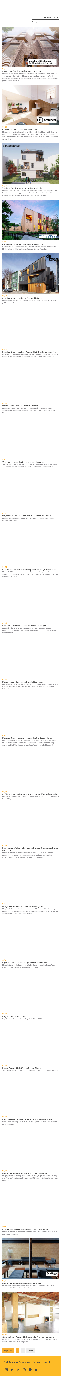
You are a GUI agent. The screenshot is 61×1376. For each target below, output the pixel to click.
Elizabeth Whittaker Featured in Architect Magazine (25, 625)
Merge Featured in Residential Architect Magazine (24, 1173)
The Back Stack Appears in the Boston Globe (22, 188)
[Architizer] (18, 1370)
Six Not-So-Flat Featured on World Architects (22, 71)
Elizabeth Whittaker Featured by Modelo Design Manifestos (29, 569)
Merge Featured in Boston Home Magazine (21, 1283)
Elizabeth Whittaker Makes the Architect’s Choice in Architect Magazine (30, 849)
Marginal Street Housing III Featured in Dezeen (23, 298)
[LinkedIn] (6, 1370)
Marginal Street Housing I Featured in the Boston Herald (27, 737)
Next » (30, 1350)
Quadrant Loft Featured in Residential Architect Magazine (28, 1336)
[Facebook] (30, 1370)
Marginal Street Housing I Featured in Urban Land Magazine (29, 351)
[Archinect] (12, 1370)
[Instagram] (24, 1370)
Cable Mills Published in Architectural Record (22, 244)
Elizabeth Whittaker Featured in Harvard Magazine (25, 1229)
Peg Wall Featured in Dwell (14, 1016)
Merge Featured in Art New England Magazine (23, 906)
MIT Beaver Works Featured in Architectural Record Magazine (30, 794)
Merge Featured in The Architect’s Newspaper (23, 681)
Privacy (36, 1361)
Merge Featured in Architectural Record (20, 405)
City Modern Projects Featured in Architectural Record (26, 515)
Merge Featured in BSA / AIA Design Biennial (22, 1067)
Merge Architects (21, 1361)
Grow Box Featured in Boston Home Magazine (23, 461)
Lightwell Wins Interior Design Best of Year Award (24, 962)
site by (47, 1362)
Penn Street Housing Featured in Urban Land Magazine (27, 1119)
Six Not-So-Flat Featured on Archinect (19, 129)
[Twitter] (36, 1370)
